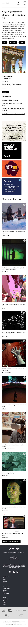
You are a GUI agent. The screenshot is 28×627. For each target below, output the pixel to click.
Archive (4, 579)
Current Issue (6, 576)
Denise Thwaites (7, 76)
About (4, 597)
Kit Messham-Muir (5, 235)
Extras (4, 583)
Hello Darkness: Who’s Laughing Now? (12, 104)
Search (4, 604)
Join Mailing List (6, 588)
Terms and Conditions (15, 621)
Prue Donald (12, 448)
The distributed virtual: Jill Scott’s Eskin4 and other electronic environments (13, 268)
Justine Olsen (5, 448)
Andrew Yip (4, 408)
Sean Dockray (5, 537)
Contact (4, 602)
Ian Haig (3, 308)
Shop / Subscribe (6, 586)
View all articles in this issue (10, 541)
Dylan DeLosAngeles (6, 372)
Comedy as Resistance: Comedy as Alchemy (13, 109)
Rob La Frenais (5, 271)
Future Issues (6, 591)
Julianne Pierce (5, 475)
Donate (4, 600)
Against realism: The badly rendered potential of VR (13, 305)
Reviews (5, 577)
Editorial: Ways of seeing (8, 473)
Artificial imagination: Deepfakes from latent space (12, 534)
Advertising (5, 599)
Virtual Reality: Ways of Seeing (12, 84)
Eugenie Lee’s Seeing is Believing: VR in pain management (13, 369)
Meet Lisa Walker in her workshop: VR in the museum (13, 446)
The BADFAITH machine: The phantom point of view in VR (13, 232)
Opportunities (6, 593)
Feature (4, 87)
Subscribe (13, 42)
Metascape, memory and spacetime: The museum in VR (13, 406)
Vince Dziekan (5, 510)
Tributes (5, 581)
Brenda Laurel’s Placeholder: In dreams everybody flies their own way (14, 333)
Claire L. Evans (5, 336)
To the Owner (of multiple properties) (13, 114)
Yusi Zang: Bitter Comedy (10, 100)
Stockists (5, 590)
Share (4, 92)
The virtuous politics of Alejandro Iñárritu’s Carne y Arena (14, 508)
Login (22, 42)
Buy (4, 42)
